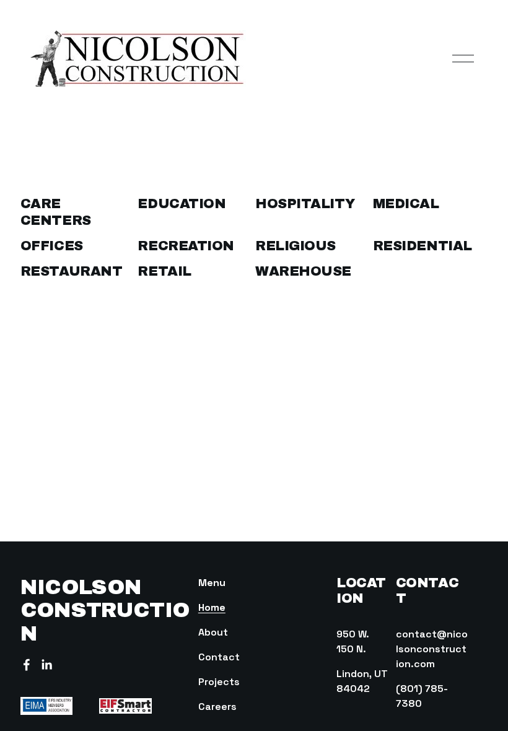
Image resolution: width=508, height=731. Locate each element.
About (213, 632)
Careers (217, 706)
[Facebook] (26, 665)
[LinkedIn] (46, 665)
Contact (219, 656)
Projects (219, 681)
